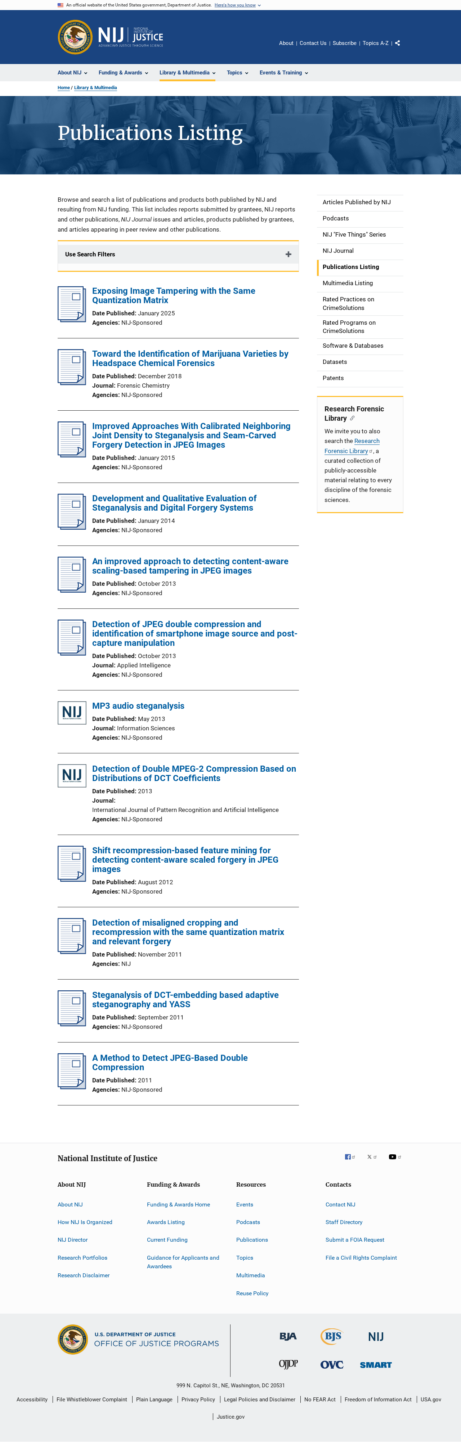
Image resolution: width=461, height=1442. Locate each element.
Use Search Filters (90, 254)
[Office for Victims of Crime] (332, 1370)
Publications (252, 1239)
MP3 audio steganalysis (138, 706)
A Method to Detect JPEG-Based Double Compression (170, 1062)
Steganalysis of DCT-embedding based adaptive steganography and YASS (185, 999)
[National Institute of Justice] (376, 1342)
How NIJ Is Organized (85, 1222)
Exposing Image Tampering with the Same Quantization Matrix (173, 295)
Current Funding (167, 1239)
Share (403, 48)
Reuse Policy (252, 1293)
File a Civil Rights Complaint (361, 1257)
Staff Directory (344, 1222)
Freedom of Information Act (378, 1399)
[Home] (131, 37)
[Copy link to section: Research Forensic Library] (350, 417)
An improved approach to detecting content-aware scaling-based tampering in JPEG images (190, 566)
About (286, 43)
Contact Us (313, 43)
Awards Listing (166, 1222)
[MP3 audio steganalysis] (72, 714)
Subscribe (345, 43)
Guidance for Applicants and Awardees (183, 1262)
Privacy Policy (198, 1399)
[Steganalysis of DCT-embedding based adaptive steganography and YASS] (72, 1024)
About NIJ (70, 1204)
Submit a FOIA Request (355, 1239)
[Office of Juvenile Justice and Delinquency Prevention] (288, 1371)
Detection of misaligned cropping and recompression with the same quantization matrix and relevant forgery (188, 932)
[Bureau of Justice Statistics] (332, 1346)
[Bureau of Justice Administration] (288, 1342)
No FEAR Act (320, 1399)
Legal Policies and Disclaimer (259, 1399)
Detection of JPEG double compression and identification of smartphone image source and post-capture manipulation (194, 633)
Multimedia (250, 1275)
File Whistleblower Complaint (92, 1399)
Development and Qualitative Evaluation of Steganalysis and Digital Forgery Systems (174, 503)
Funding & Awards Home (178, 1204)
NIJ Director (73, 1239)
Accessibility (32, 1399)
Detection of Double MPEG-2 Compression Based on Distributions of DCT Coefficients (194, 773)
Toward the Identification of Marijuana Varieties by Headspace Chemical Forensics (190, 358)
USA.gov (431, 1399)
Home (64, 87)
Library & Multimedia (95, 87)
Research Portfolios (82, 1257)
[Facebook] (353, 1162)
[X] (374, 1162)
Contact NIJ (340, 1204)
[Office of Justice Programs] (75, 37)
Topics (244, 1257)
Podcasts (248, 1222)
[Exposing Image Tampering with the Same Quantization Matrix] (72, 320)
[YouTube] (396, 1162)
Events (244, 1204)
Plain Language (154, 1399)
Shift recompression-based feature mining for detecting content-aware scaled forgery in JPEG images (185, 859)
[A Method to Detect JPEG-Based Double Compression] (72, 1087)
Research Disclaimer (83, 1275)
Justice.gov (231, 1417)
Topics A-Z (376, 43)
